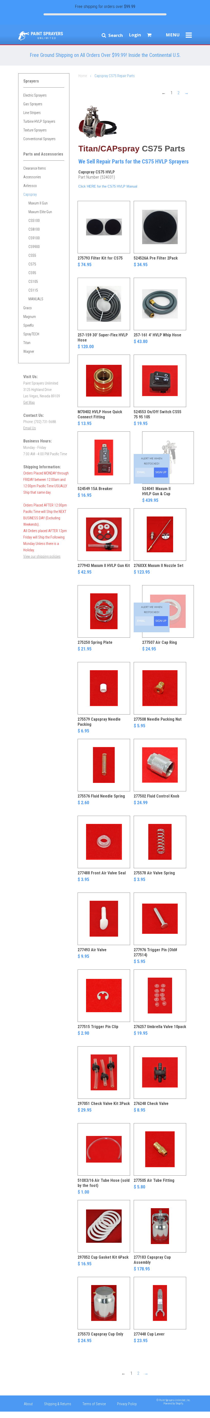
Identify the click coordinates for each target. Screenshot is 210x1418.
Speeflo (28, 325)
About (28, 1404)
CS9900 (34, 247)
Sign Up (160, 472)
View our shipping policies (41, 556)
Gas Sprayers (32, 104)
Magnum (29, 317)
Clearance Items (34, 168)
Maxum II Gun (38, 203)
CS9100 (34, 238)
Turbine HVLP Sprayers (39, 121)
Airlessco (30, 186)
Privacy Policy (127, 1404)
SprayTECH (31, 334)
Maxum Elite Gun (40, 212)
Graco (27, 308)
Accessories (32, 177)
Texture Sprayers (35, 130)
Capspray (30, 194)
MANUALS (35, 299)
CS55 (32, 255)
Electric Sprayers (35, 95)
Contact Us (32, 1414)
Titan (26, 343)
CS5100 (34, 221)
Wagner (28, 351)
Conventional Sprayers (39, 139)
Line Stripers (32, 113)
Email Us (29, 428)
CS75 (32, 264)
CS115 (33, 290)
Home (82, 76)
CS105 (33, 282)
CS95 (32, 273)
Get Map (29, 402)
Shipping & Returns (57, 1404)
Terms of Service (94, 1404)
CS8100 (34, 229)
